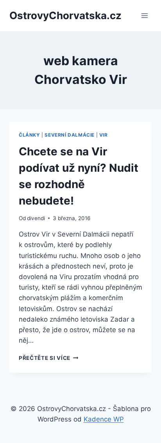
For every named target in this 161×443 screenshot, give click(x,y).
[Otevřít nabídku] (144, 15)
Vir (103, 135)
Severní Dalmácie (70, 135)
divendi (36, 218)
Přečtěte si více (48, 358)
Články (29, 135)
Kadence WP (104, 419)
